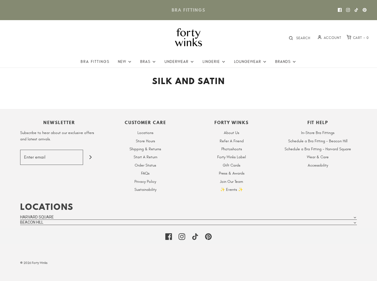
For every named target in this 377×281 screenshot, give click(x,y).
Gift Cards (231, 165)
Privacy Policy (145, 181)
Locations (145, 132)
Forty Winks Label (231, 157)
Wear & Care (318, 157)
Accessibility (318, 165)
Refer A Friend (232, 141)
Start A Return (145, 157)
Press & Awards (232, 173)
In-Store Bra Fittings (317, 132)
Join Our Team (231, 181)
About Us (231, 132)
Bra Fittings (95, 61)
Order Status (145, 165)
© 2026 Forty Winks (33, 263)
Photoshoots (231, 149)
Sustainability (145, 189)
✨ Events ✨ (231, 189)
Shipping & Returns (145, 149)
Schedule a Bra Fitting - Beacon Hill (317, 141)
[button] (188, 217)
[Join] (90, 157)
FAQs (145, 173)
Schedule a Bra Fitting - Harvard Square (318, 149)
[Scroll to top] (367, 273)
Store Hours (145, 141)
